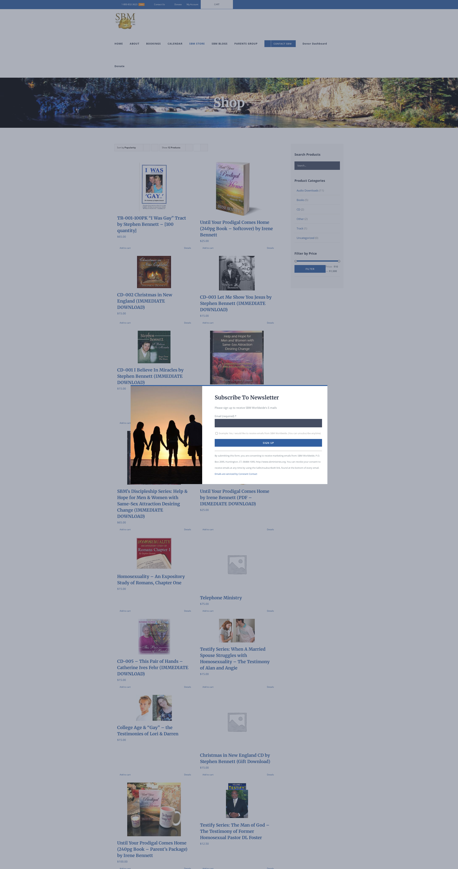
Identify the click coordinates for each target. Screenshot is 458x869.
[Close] (322, 390)
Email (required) (225, 416)
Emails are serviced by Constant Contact (236, 473)
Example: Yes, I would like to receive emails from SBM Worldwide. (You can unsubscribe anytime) (269, 433)
